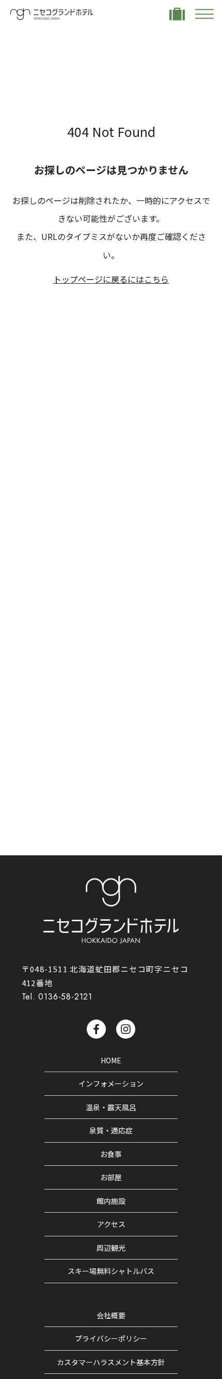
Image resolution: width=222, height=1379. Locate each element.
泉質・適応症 (111, 1130)
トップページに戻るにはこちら (111, 279)
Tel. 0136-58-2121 (57, 997)
